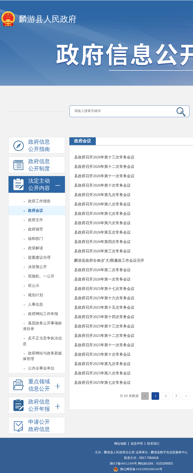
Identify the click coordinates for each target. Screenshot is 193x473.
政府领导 (35, 229)
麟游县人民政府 (47, 19)
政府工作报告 (39, 201)
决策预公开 (37, 267)
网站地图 (120, 443)
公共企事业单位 (41, 368)
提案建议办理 (39, 257)
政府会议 (35, 210)
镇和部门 (35, 239)
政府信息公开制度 (39, 165)
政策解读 (35, 248)
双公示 (33, 286)
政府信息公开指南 (39, 145)
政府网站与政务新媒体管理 (42, 356)
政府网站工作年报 (43, 314)
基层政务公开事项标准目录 (42, 326)
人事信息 (35, 304)
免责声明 (137, 443)
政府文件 (35, 220)
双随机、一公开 (41, 276)
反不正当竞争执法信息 (42, 341)
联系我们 (153, 443)
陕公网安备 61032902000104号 (141, 469)
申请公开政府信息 (39, 425)
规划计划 (35, 295)
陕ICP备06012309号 (123, 463)
